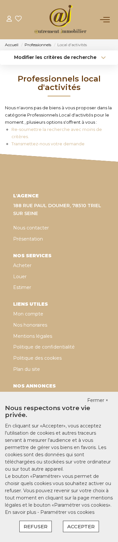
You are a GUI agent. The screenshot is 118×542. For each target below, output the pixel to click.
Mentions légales (32, 336)
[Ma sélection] (18, 19)
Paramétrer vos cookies (67, 512)
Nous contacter (31, 228)
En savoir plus (21, 512)
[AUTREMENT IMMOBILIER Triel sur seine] (60, 19)
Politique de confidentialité (44, 347)
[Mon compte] (9, 19)
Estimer (22, 287)
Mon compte (28, 314)
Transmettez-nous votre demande (48, 143)
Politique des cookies (37, 358)
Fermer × (97, 400)
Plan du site (26, 369)
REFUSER (36, 526)
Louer (20, 277)
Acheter (22, 265)
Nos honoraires (30, 325)
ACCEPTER (81, 526)
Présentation (28, 239)
